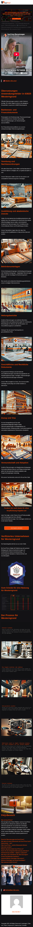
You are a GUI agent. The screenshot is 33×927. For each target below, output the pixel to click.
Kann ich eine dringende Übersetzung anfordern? (15, 850)
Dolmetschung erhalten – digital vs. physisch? (14, 852)
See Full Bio (16, 911)
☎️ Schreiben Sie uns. (11, 890)
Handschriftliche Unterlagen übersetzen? (12, 858)
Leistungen (24, 923)
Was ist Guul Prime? (7, 820)
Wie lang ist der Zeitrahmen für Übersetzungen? (14, 854)
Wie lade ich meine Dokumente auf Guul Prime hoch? (16, 841)
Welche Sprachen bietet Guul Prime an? (12, 849)
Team (5, 925)
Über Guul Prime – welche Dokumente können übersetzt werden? (14, 846)
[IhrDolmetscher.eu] (6, 2)
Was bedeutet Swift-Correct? (9, 862)
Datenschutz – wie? (6, 843)
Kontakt (25, 925)
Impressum (11, 925)
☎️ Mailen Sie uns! (10, 81)
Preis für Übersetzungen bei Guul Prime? (12, 839)
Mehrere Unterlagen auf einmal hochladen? (13, 860)
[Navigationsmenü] (30, 2)
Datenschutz (18, 925)
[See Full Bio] (20, 912)
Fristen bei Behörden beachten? (10, 856)
